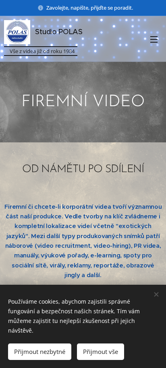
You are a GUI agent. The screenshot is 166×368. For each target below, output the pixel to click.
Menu (154, 39)
